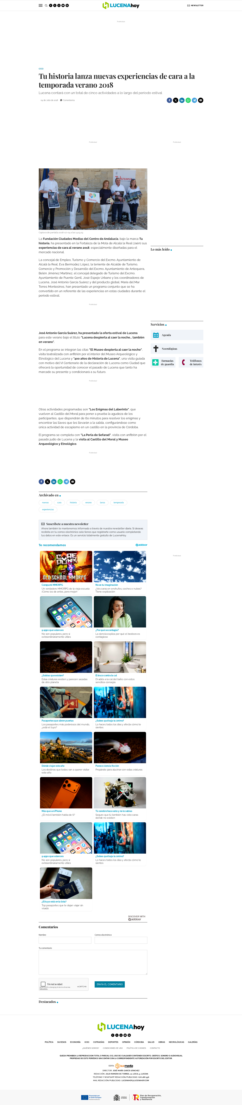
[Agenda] (177, 335)
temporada (119, 502)
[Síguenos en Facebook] (50, 5)
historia (73, 502)
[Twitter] (175, 100)
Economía (75, 1042)
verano (88, 502)
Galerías (192, 1042)
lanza (102, 502)
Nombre (42, 935)
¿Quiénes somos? (90, 1048)
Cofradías (98, 1042)
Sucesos (61, 1042)
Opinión (126, 1042)
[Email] (200, 100)
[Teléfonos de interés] (191, 362)
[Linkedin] (182, 100)
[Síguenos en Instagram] (59, 5)
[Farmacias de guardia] (163, 362)
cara (59, 502)
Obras (161, 1042)
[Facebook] (169, 100)
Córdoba (139, 1042)
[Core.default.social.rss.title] (67, 5)
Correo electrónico (103, 935)
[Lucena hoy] (121, 1030)
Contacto (155, 1048)
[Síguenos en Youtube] (63, 5)
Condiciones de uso (113, 1048)
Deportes (113, 1042)
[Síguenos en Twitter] (54, 5)
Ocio (41, 69)
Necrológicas (176, 1042)
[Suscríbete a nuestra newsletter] (93, 530)
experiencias (48, 509)
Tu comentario (45, 948)
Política (49, 1042)
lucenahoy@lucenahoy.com (135, 1080)
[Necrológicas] (177, 348)
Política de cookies (136, 1048)
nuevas (45, 502)
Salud (151, 1042)
